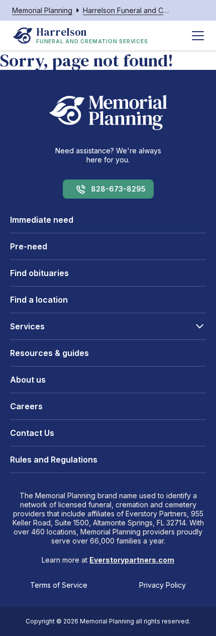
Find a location (39, 300)
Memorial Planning (42, 10)
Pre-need (28, 246)
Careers (26, 406)
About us (28, 380)
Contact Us (32, 433)
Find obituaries (39, 273)
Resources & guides (49, 353)
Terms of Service (58, 585)
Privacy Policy (162, 585)
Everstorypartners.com (131, 560)
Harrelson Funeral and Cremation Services (126, 10)
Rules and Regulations (53, 460)
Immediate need (41, 220)
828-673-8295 (118, 189)
